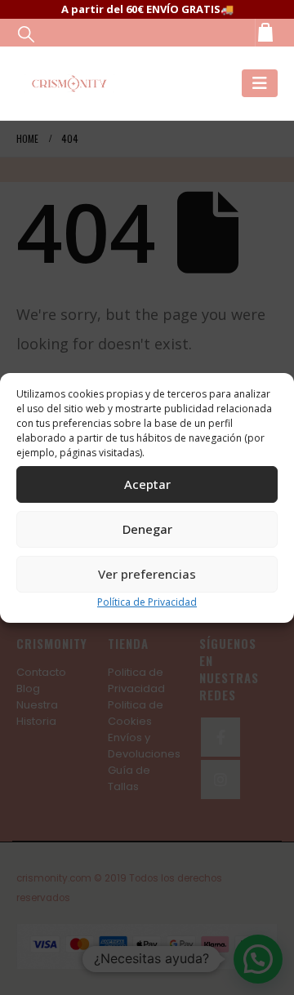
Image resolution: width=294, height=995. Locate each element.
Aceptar (147, 484)
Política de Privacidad (147, 602)
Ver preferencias (147, 574)
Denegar (147, 529)
